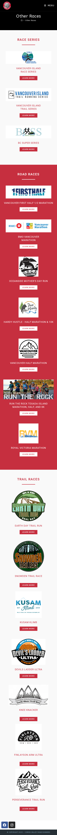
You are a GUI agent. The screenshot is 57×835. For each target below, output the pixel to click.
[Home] (22, 20)
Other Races (30, 20)
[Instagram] (12, 825)
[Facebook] (4, 825)
